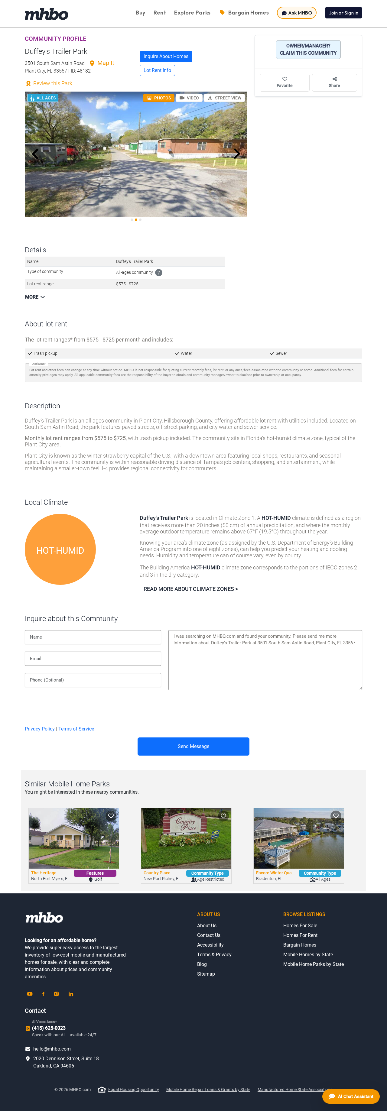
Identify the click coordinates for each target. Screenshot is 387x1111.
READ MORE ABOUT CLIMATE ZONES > (191, 589)
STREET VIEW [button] (227, 98)
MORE (31, 297)
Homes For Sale (300, 925)
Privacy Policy (40, 729)
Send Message (193, 746)
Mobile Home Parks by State (313, 964)
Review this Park (52, 83)
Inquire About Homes (166, 56)
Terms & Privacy (214, 954)
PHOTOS (162, 98)
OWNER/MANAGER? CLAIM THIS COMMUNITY (308, 49)
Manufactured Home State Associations (295, 1089)
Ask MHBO (299, 13)
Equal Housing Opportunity (133, 1089)
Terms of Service (76, 729)
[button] (35, 154)
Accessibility (210, 945)
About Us (206, 925)
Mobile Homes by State (308, 954)
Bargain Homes (299, 945)
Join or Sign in (343, 13)
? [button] (159, 273)
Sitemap (206, 974)
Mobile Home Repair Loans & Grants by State (208, 1089)
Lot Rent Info (157, 70)
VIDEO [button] (192, 98)
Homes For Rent (300, 935)
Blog (202, 964)
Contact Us (208, 935)
